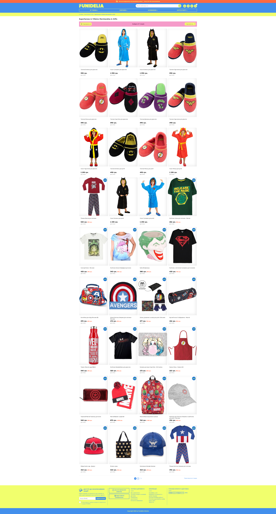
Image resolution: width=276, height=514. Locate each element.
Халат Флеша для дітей (175, 168)
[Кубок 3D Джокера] (152, 246)
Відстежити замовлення (119, 496)
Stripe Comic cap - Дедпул (88, 466)
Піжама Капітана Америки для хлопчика (180, 466)
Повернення (134, 497)
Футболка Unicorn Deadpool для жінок (120, 268)
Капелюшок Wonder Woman (147, 466)
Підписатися (100, 498)
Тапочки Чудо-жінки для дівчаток (178, 119)
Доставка (133, 496)
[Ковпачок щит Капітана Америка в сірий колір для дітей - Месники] (182, 395)
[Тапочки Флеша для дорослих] (93, 97)
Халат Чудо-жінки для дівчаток (89, 168)
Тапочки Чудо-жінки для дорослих (178, 69)
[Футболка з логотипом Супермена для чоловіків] (182, 246)
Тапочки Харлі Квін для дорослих (119, 119)
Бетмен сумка (114, 466)
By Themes (93, 10)
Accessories (152, 10)
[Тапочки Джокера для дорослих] (152, 97)
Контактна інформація (137, 500)
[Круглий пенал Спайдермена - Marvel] (182, 295)
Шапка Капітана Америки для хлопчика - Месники (121, 318)
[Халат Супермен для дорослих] (123, 48)
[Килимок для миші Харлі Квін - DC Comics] (152, 345)
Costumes (122, 10)
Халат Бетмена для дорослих (148, 69)
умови (84, 503)
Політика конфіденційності (156, 497)
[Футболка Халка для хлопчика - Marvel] (182, 196)
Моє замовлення (135, 493)
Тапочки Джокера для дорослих (148, 119)
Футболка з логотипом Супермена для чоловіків (182, 268)
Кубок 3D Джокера (145, 268)
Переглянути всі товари (190, 478)
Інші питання (134, 499)
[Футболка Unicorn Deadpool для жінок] (123, 246)
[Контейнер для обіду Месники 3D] (93, 295)
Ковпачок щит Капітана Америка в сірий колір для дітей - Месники (181, 417)
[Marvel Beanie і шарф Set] (123, 395)
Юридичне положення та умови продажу (155, 495)
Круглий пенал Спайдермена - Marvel (179, 317)
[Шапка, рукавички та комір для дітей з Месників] (152, 295)
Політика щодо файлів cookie (157, 499)
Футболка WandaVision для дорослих (120, 367)
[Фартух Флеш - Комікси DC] (182, 345)
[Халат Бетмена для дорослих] (152, 48)
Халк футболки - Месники (87, 268)
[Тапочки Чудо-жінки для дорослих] (182, 48)
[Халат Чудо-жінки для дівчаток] (93, 147)
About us (151, 502)
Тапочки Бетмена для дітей (117, 168)
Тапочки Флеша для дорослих (89, 119)
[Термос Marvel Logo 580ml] (93, 345)
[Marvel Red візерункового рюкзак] (152, 395)
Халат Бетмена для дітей (117, 218)
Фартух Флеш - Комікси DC (176, 367)
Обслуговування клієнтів (120, 490)
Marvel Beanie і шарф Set (117, 416)
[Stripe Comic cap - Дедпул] (93, 444)
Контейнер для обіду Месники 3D (89, 317)
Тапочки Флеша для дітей (146, 168)
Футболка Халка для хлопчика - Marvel (179, 218)
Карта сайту (152, 500)
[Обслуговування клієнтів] (188, 6)
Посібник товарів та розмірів (138, 494)
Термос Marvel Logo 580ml (88, 367)
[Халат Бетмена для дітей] (123, 196)
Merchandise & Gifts (89, 14)
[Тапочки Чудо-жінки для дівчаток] (182, 97)
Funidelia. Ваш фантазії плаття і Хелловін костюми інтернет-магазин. (91, 6)
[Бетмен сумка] (123, 444)
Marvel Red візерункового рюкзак (149, 416)
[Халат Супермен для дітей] (152, 196)
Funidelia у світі (153, 493)
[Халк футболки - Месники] (93, 246)
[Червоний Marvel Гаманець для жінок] (93, 395)
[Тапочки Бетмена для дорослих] (93, 48)
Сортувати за (87, 24)
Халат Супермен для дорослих (118, 69)
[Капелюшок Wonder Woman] (152, 444)
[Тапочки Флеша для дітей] (152, 147)
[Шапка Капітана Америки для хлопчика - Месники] (123, 295)
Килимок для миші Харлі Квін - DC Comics (151, 367)
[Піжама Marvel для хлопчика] (93, 196)
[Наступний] (141, 478)
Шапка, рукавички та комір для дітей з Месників (152, 317)
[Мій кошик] (195, 6)
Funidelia (81, 14)
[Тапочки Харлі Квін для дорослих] (123, 97)
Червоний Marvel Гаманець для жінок (91, 416)
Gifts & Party (181, 10)
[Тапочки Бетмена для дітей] (123, 147)
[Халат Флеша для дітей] (182, 147)
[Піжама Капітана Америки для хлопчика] (182, 444)
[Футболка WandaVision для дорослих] (123, 345)
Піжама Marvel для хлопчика (88, 218)
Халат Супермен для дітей (147, 218)
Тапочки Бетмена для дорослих (89, 69)
